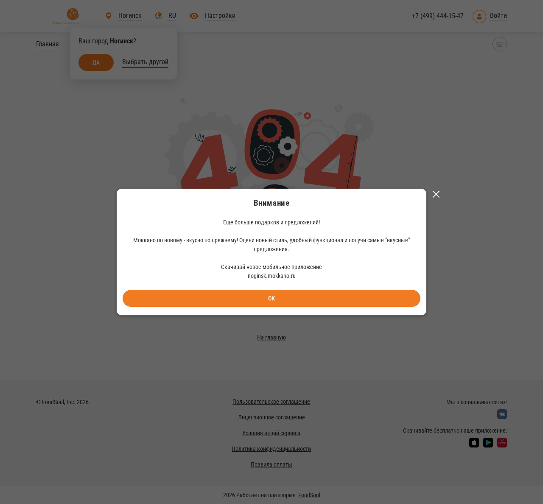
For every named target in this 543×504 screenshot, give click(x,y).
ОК (271, 298)
